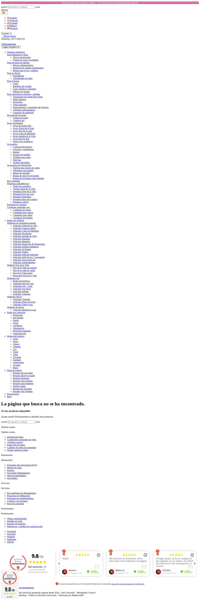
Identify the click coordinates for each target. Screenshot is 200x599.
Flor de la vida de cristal (24, 270)
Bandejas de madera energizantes (28, 68)
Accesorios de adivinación (19, 165)
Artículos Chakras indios (24, 228)
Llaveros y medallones (23, 149)
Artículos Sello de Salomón (25, 254)
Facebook (11, 531)
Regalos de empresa (16, 524)
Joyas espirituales (15, 123)
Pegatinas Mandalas (22, 197)
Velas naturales (20, 104)
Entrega (10, 470)
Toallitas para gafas (22, 157)
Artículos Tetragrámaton (24, 262)
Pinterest (11, 536)
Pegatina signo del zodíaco (25, 199)
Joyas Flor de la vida (22, 131)
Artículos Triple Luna (23, 304)
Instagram (11, 539)
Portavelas (17, 102)
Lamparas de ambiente (23, 112)
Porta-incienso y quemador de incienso (31, 107)
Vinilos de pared (20, 118)
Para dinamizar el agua (17, 54)
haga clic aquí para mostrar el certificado (128, 584)
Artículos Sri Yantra (22, 249)
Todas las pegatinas (22, 186)
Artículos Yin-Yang (22, 289)
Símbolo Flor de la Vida (18, 265)
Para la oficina (13, 73)
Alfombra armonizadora (24, 110)
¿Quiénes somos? (15, 442)
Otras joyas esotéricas (23, 141)
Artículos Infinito (21, 291)
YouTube (11, 534)
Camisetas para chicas (23, 212)
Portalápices (18, 76)
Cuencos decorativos (22, 147)
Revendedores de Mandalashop (21, 493)
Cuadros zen (18, 120)
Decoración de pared (16, 115)
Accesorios (12, 144)
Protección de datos (16, 445)
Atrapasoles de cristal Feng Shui (28, 97)
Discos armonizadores (23, 65)
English (13, 18)
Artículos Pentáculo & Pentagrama (29, 244)
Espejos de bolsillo (21, 154)
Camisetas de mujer (22, 210)
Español (13, 23)
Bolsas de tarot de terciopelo (26, 175)
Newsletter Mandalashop (18, 473)
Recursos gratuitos (15, 503)
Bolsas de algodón (21, 173)
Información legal (15, 437)
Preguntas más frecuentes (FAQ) (22, 465)
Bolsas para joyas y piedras (25, 70)
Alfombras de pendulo (23, 170)
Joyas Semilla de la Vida (24, 136)
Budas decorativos (21, 281)
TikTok (10, 542)
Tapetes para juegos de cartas (26, 168)
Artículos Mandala (21, 239)
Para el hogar (13, 81)
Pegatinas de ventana (16, 204)
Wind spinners (19, 99)
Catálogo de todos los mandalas (21, 447)
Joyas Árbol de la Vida (23, 128)
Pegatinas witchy (21, 202)
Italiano (13, 26)
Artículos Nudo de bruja (24, 302)
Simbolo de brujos (15, 307)
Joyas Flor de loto (21, 139)
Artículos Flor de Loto (23, 283)
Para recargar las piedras (18, 62)
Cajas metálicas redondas (24, 89)
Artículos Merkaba (21, 241)
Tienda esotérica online (17, 450)
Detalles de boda (14, 521)
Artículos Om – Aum (22, 286)
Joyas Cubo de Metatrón (24, 133)
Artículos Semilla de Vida (25, 236)
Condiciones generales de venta (21, 439)
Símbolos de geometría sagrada (21, 223)
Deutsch (13, 28)
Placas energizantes (22, 57)
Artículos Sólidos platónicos (26, 247)
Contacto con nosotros (17, 501)
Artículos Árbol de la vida (25, 225)
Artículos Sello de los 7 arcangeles (29, 257)
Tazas (15, 83)
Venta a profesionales (17, 518)
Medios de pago (14, 467)
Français (13, 20)
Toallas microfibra (21, 162)
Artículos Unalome (21, 294)
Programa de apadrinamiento (20, 498)
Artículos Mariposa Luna (24, 310)
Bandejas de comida (22, 86)
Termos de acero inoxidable (25, 60)
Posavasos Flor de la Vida (25, 275)
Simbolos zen (13, 278)
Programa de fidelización (18, 496)
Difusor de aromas (21, 91)
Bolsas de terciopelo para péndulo (28, 178)
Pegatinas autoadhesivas (18, 183)
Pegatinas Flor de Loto (23, 194)
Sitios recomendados (16, 475)
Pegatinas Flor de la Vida (24, 191)
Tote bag (17, 160)
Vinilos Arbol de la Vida (24, 189)
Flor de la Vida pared (22, 273)
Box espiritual (13, 181)
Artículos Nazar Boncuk (24, 260)
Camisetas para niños (22, 215)
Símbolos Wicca (14, 296)
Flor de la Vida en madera (25, 268)
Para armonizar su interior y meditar (23, 94)
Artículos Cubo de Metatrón (26, 231)
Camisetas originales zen (18, 207)
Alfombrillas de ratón (23, 78)
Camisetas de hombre (23, 218)
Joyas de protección (22, 126)
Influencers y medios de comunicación (24, 526)
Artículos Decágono (22, 233)
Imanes (16, 152)
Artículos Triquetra (21, 299)
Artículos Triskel (20, 252)
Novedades (12, 478)
